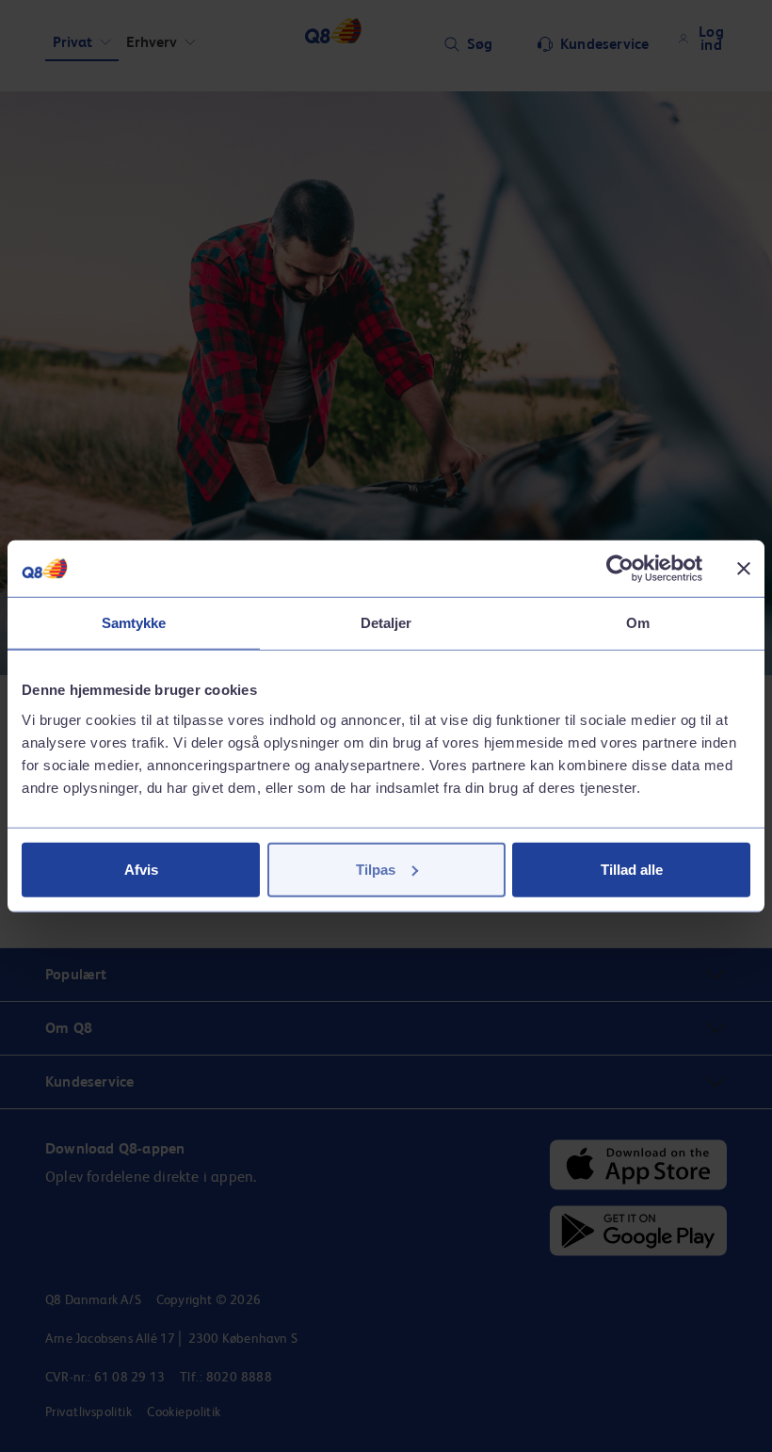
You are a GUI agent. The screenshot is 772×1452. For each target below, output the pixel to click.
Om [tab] (638, 623)
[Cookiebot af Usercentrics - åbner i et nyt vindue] (620, 569)
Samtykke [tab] (134, 623)
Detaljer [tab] (386, 623)
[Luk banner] (743, 568)
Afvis (141, 869)
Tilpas (375, 869)
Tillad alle (632, 869)
